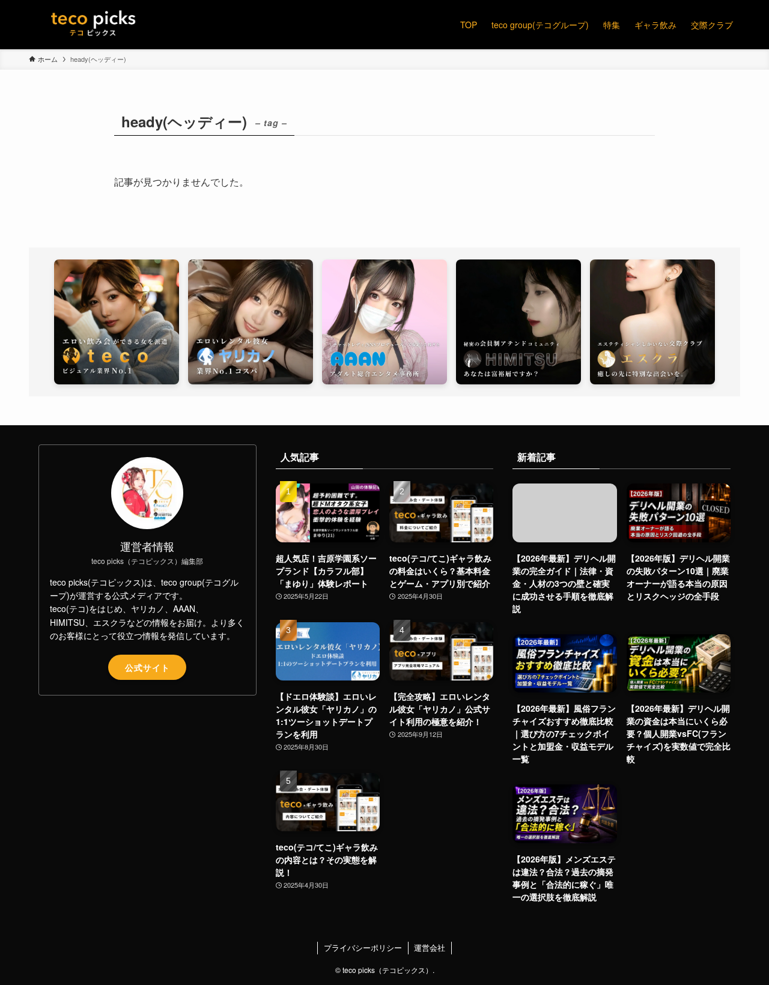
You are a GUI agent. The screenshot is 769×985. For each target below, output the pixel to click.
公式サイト (147, 667)
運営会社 (429, 947)
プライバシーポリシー (363, 947)
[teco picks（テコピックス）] (93, 25)
